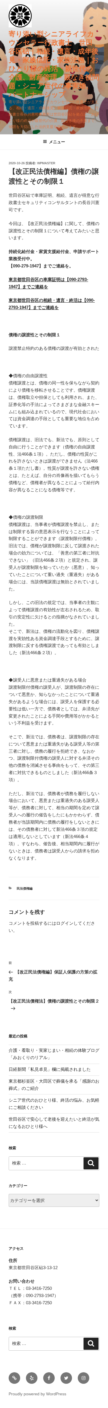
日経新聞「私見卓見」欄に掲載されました (50, 1069)
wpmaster (46, 163)
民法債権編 (25, 888)
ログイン (64, 923)
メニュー (57, 141)
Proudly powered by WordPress (37, 1394)
